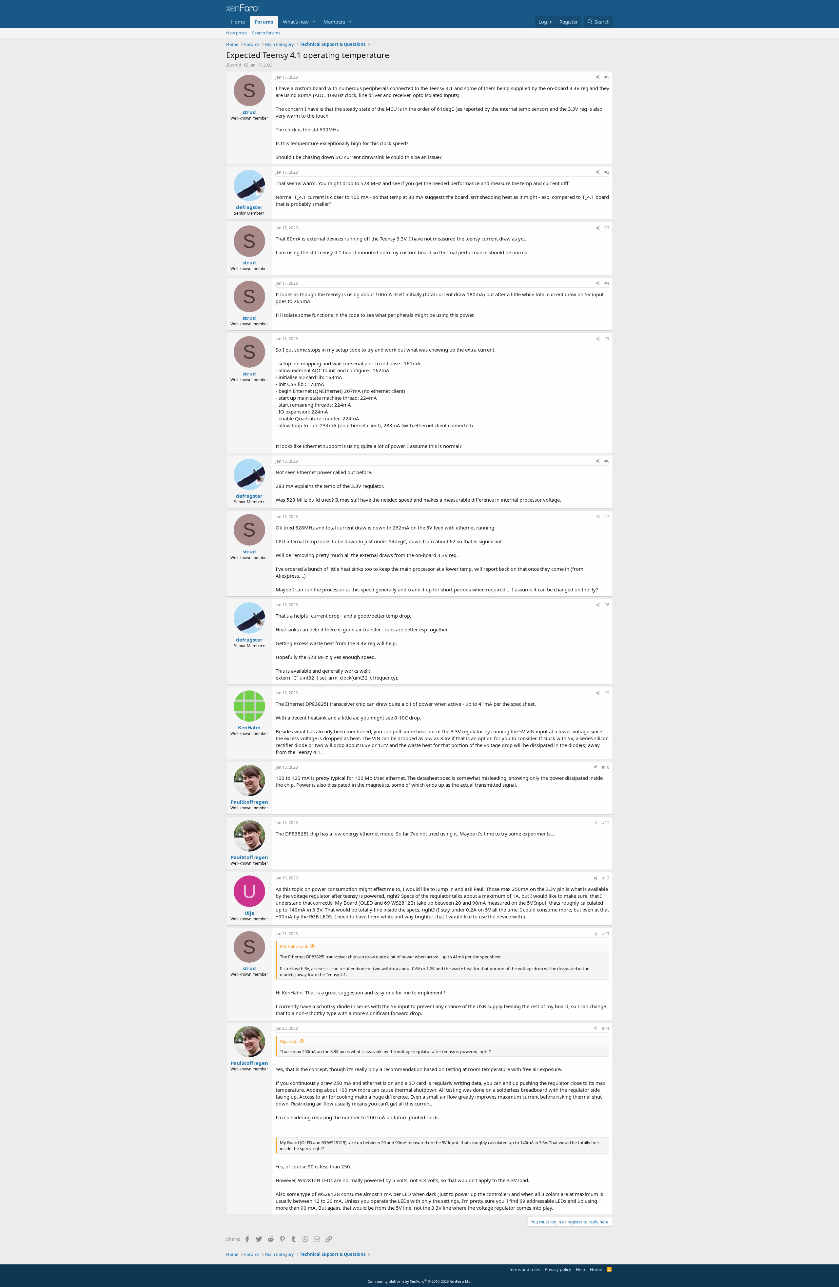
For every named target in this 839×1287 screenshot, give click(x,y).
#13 (605, 933)
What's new (296, 21)
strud (236, 65)
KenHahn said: (294, 946)
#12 (605, 878)
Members (334, 21)
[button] (314, 22)
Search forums (266, 33)
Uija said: (288, 1041)
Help (580, 1269)
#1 (606, 77)
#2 (606, 172)
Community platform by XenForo (420, 1281)
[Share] (598, 77)
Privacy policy (558, 1269)
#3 (606, 228)
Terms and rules (524, 1269)
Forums (264, 21)
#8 (606, 604)
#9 (606, 693)
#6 (606, 461)
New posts (236, 33)
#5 (606, 338)
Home (238, 21)
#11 (605, 822)
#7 (606, 516)
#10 (605, 767)
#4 (606, 283)
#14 (605, 1028)
